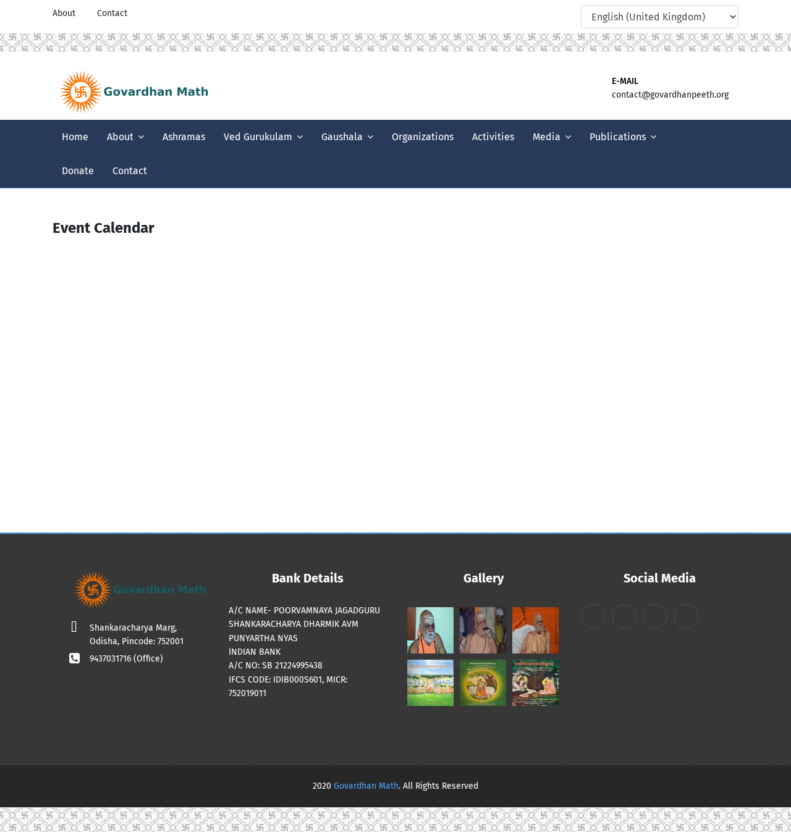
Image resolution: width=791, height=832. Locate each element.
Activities (493, 137)
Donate (78, 171)
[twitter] (535, 13)
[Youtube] (555, 13)
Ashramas (184, 137)
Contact (112, 13)
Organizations (423, 137)
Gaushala (342, 137)
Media (546, 137)
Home (75, 137)
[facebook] (516, 13)
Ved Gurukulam (258, 137)
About (64, 13)
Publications (618, 137)
